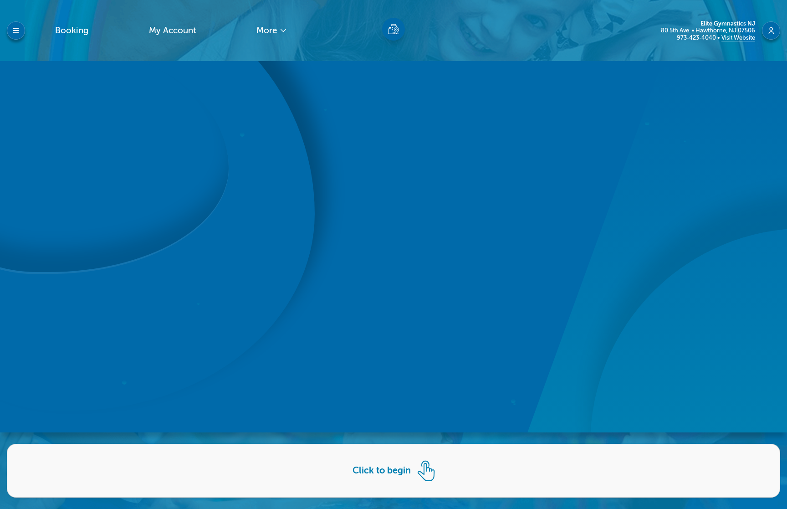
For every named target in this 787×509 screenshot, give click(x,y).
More (267, 30)
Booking (71, 30)
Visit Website (738, 37)
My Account (172, 30)
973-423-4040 (697, 37)
